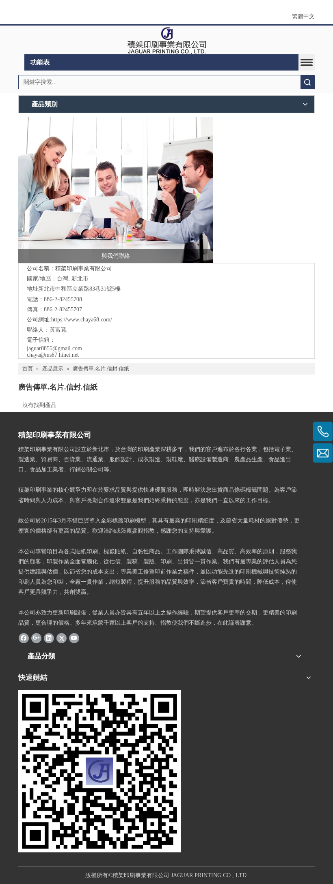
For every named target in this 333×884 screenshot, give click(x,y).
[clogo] (166, 40)
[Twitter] (61, 637)
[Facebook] (24, 637)
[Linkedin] (49, 637)
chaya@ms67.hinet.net (53, 355)
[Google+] (36, 637)
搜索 (307, 82)
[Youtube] (74, 637)
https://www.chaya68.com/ (81, 320)
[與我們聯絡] (115, 190)
